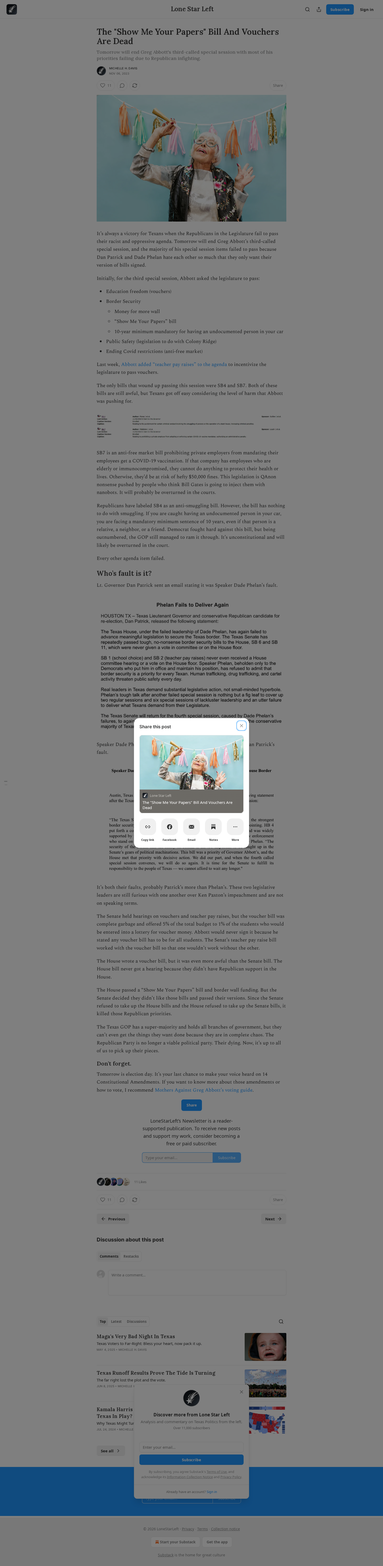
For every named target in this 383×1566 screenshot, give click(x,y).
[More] (235, 826)
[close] (241, 725)
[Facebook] (169, 826)
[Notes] (213, 826)
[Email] (191, 826)
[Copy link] (147, 826)
